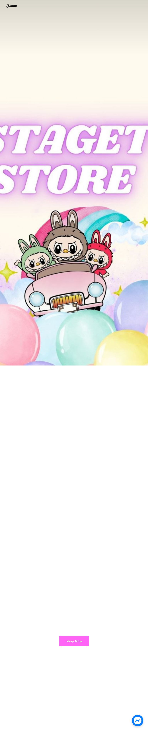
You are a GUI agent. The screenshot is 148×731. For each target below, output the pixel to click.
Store (11, 6)
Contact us (23, 7)
